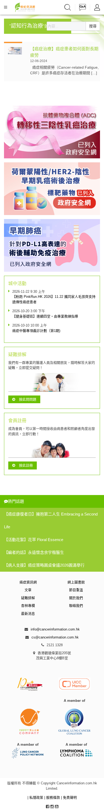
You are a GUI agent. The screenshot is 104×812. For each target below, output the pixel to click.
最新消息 (28, 614)
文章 (28, 590)
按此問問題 (27, 399)
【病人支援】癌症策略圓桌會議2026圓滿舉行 (44, 565)
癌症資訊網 (28, 582)
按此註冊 (26, 465)
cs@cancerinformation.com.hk (55, 637)
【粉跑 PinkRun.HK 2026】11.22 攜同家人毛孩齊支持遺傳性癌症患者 (53, 299)
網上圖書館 (76, 582)
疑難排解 (28, 598)
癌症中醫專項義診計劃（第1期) (36, 331)
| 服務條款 (52, 797)
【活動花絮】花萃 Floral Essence (33, 539)
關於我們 (76, 598)
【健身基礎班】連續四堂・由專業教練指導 (45, 316)
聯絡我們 (76, 606)
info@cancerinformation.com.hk (55, 629)
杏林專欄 (28, 606)
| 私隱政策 (35, 797)
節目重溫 (76, 590)
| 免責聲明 (69, 797)
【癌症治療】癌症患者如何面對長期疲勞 (64, 52)
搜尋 (93, 26)
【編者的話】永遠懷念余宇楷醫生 (34, 552)
